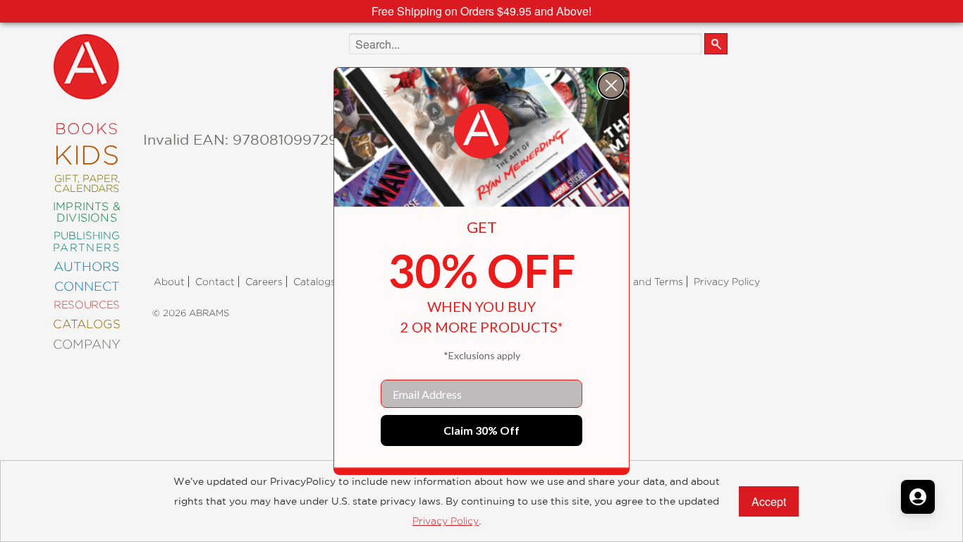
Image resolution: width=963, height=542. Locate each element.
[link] (481, 131)
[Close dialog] (611, 85)
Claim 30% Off (481, 430)
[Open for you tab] (918, 497)
